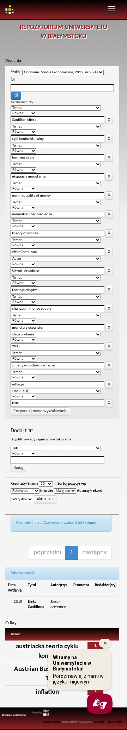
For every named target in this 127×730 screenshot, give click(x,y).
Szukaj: (16, 72)
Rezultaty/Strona (24, 484)
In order (46, 491)
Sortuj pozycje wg (72, 484)
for (13, 80)
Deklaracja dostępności (14, 715)
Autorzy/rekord (89, 491)
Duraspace (99, 722)
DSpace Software (51, 722)
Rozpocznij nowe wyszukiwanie (40, 411)
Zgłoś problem (114, 722)
